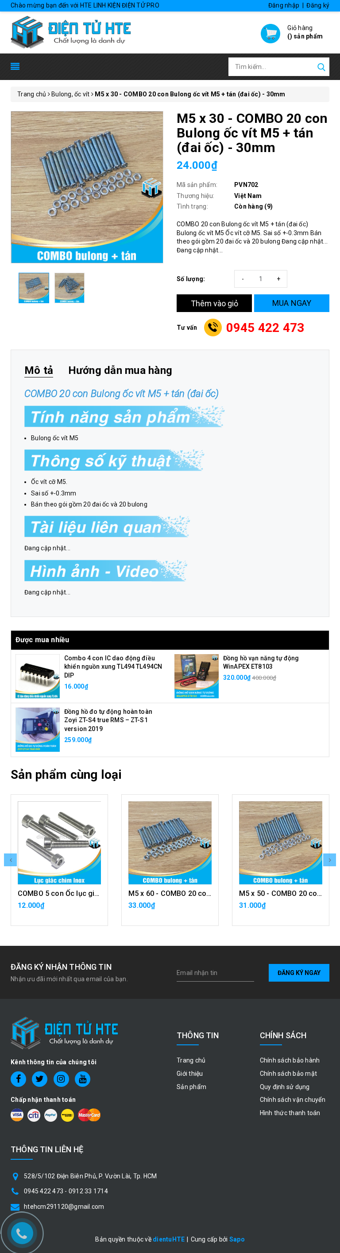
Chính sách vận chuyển (292, 1099)
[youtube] (82, 1079)
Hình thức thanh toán (290, 1112)
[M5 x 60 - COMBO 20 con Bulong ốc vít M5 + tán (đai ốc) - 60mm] (170, 842)
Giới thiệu (190, 1073)
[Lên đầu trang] (326, 870)
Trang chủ (191, 1060)
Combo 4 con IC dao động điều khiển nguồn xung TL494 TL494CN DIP (113, 667)
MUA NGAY (292, 303)
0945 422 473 (265, 327)
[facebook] (18, 1079)
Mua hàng (59, 910)
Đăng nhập (283, 5)
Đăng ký (317, 5)
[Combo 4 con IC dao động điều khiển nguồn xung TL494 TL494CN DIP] (37, 675)
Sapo (237, 1239)
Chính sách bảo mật (288, 1073)
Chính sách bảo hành (290, 1060)
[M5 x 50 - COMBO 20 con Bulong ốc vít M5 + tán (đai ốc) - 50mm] (280, 842)
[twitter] (39, 1079)
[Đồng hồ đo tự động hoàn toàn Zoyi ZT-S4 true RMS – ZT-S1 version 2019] (37, 729)
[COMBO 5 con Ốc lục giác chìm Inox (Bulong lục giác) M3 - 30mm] (59, 842)
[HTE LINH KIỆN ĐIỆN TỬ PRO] (71, 31)
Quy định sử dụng (285, 1086)
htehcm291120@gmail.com (64, 1206)
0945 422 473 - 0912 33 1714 (66, 1191)
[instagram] (61, 1079)
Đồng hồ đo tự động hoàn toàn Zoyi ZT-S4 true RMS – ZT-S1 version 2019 (108, 720)
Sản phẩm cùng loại (66, 774)
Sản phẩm (191, 1086)
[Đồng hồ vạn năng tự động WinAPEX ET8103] (196, 675)
